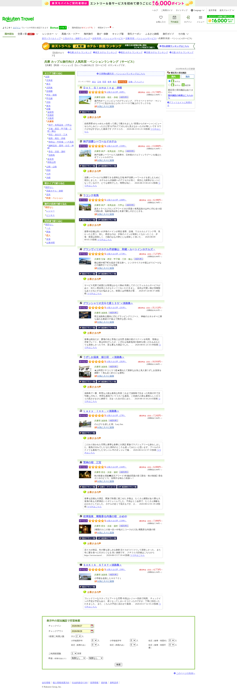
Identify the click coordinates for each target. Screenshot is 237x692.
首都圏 (49, 91)
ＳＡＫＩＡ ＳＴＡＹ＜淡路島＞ (102, 565)
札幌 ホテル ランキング (81, 52)
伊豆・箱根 (51, 95)
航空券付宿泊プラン (107, 165)
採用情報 (94, 682)
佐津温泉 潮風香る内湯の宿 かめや (105, 516)
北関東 (49, 87)
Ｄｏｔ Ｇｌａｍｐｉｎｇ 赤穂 (102, 87)
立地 (99, 82)
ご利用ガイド (167, 10)
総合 (94, 82)
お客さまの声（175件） (116, 254)
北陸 (48, 102)
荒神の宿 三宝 (92, 462)
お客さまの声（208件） (116, 200)
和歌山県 (51, 162)
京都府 (50, 115)
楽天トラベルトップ (51, 38)
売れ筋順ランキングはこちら (175, 46)
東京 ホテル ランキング (106, 52)
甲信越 (49, 98)
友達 (48, 239)
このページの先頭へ (185, 673)
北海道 (49, 80)
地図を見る (124, 97)
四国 (48, 170)
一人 (48, 228)
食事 (109, 82)
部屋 (104, 82)
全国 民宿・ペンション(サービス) (107, 38)
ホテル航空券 (183, 85)
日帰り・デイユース (107, 486)
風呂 (115, 82)
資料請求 (114, 682)
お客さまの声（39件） (116, 569)
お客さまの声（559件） (116, 146)
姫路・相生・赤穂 (57, 138)
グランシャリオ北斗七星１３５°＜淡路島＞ (108, 303)
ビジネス (50, 215)
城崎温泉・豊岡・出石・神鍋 (60, 146)
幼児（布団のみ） (117, 645)
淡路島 (52, 155)
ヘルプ (155, 10)
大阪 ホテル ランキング (182, 52)
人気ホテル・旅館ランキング (76, 38)
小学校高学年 (77, 641)
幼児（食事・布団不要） (157, 646)
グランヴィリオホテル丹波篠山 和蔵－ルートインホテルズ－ (119, 249)
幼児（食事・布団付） (158, 641)
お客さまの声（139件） (116, 521)
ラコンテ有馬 (91, 195)
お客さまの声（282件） (116, 361)
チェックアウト (56, 631)
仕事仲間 (50, 242)
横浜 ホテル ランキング (132, 52)
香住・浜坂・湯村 (57, 151)
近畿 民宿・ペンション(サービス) (141, 38)
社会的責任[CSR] (80, 682)
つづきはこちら (104, 239)
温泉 (48, 194)
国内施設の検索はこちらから (180, 96)
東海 (48, 106)
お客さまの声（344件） (116, 467)
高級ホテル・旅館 (54, 191)
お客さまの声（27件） (116, 415)
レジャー (50, 211)
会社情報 (46, 682)
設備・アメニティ (136, 82)
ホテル (177, 81)
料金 (58, 658)
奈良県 (50, 159)
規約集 (104, 682)
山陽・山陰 (51, 166)
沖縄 (48, 177)
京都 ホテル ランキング (157, 52)
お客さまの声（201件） (116, 307)
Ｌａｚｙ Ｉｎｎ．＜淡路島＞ (101, 411)
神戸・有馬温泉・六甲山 (60, 125)
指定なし (49, 187)
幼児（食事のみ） (79, 645)
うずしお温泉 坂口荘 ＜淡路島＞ (103, 357)
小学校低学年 (115, 641)
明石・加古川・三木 (58, 134)
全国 (47, 76)
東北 (48, 84)
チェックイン (55, 626)
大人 (73, 636)
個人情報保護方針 (61, 682)
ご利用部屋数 (55, 653)
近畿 (48, 109)
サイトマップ (182, 10)
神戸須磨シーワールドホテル (100, 141)
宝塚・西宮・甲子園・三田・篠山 (59, 129)
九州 (48, 174)
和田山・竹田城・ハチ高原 (61, 142)
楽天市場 (212, 10)
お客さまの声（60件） (116, 92)
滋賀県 (50, 112)
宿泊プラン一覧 (89, 111)
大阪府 (50, 118)
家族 (48, 232)
